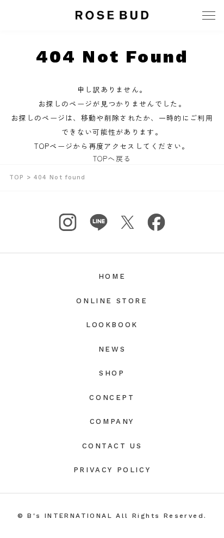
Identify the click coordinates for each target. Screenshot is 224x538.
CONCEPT (111, 397)
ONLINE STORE (111, 301)
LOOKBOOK (112, 325)
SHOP (112, 373)
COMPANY (112, 421)
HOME (112, 276)
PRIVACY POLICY (112, 470)
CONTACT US (112, 446)
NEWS (112, 349)
